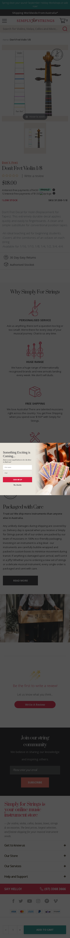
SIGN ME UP (17, 480)
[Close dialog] (67, 445)
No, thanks (18, 485)
